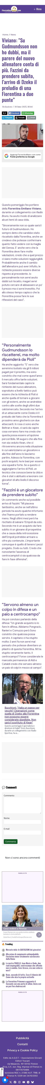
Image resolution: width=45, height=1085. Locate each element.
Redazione (7, 106)
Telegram (8, 118)
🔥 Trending (7, 944)
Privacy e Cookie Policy (22, 1050)
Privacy (1, 1073)
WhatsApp (29, 113)
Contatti (22, 1044)
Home (5, 34)
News (13, 34)
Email (33, 118)
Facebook (15, 113)
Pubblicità (22, 1038)
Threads (21, 118)
